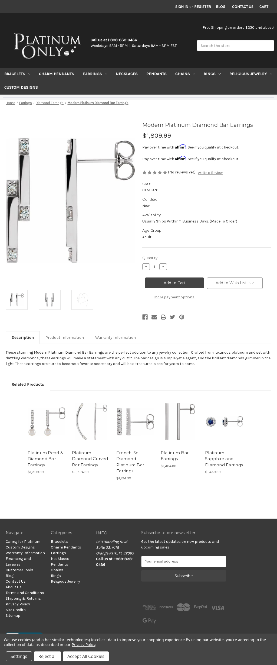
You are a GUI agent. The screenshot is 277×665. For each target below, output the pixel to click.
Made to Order (223, 221)
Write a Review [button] (210, 172)
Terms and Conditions (25, 592)
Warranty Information (115, 337)
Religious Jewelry (248, 73)
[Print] (163, 317)
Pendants (156, 73)
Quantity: (150, 258)
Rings (210, 73)
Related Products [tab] (28, 384)
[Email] (154, 317)
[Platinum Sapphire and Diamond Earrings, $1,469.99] (224, 421)
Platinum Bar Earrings (175, 455)
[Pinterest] (181, 317)
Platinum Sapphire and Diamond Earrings (224, 458)
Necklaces (127, 73)
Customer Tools (19, 570)
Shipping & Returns (23, 598)
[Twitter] (172, 317)
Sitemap (13, 615)
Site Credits (16, 610)
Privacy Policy (18, 604)
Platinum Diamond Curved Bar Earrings (90, 458)
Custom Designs (21, 87)
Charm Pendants (56, 73)
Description (23, 337)
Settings (19, 656)
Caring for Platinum (23, 541)
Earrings (92, 73)
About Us (14, 587)
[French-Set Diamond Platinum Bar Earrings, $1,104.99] (135, 421)
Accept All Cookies (85, 656)
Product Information (64, 337)
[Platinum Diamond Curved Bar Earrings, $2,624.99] (91, 421)
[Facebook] (145, 317)
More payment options (174, 297)
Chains (182, 73)
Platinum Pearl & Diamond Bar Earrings (45, 458)
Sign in (181, 6)
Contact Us (242, 6)
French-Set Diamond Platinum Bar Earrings (130, 462)
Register (202, 6)
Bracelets (14, 73)
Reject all (47, 656)
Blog (220, 6)
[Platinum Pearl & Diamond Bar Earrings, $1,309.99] (46, 421)
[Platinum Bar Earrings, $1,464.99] (180, 421)
